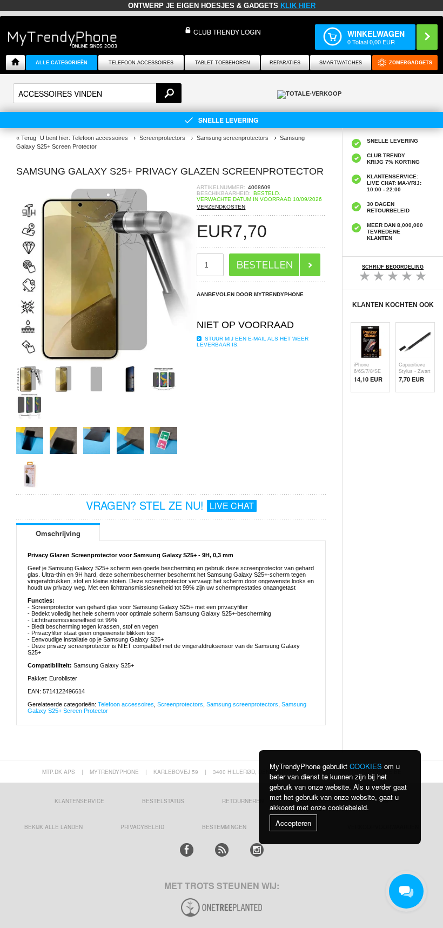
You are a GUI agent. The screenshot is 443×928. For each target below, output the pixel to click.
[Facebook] (186, 850)
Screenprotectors (180, 704)
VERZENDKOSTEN (221, 207)
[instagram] (257, 850)
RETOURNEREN (243, 801)
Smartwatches (340, 62)
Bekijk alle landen (53, 827)
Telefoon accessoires (126, 704)
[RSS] (222, 850)
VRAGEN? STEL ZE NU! (170, 505)
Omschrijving (58, 533)
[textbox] (97, 93)
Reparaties (285, 62)
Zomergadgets (410, 62)
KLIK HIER (298, 6)
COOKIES (366, 766)
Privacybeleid (142, 827)
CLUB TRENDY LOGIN (227, 31)
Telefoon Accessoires (141, 62)
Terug (28, 138)
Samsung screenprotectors (242, 704)
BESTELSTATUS (163, 801)
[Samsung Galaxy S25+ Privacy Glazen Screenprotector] (106, 362)
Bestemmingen (224, 827)
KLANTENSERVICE (79, 801)
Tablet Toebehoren (222, 62)
